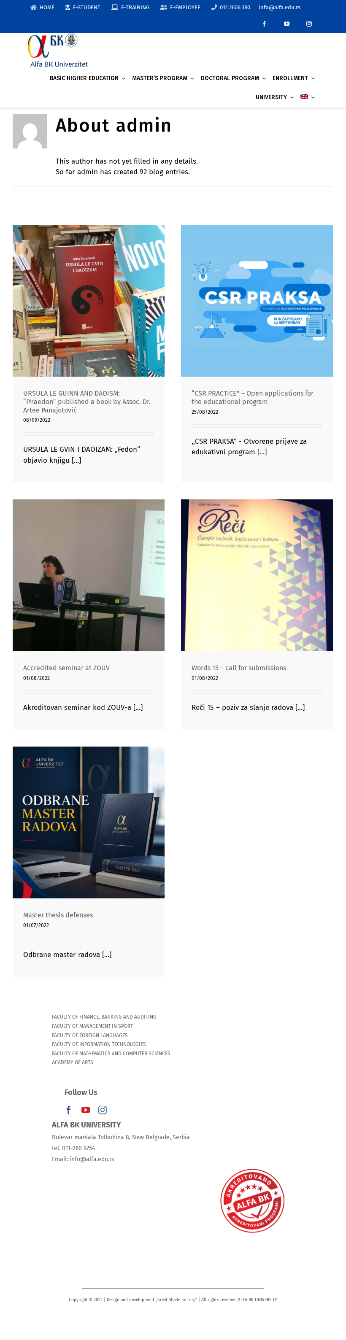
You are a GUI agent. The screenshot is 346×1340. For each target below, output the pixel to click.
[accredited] (252, 1168)
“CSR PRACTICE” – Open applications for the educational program (257, 288)
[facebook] (264, 24)
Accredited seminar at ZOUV (89, 567)
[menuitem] (307, 97)
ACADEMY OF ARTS (72, 1062)
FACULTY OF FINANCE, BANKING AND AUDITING (104, 1017)
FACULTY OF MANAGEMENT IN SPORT (92, 1026)
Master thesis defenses (89, 814)
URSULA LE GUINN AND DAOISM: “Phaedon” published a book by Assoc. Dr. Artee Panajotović (89, 283)
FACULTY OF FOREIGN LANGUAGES (90, 1035)
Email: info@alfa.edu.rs (83, 1159)
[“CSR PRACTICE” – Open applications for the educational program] (257, 301)
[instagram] (309, 24)
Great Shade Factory (176, 1299)
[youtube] (287, 24)
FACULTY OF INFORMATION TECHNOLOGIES (99, 1044)
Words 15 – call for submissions (257, 567)
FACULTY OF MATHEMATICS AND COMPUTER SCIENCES (111, 1054)
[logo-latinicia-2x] (58, 36)
